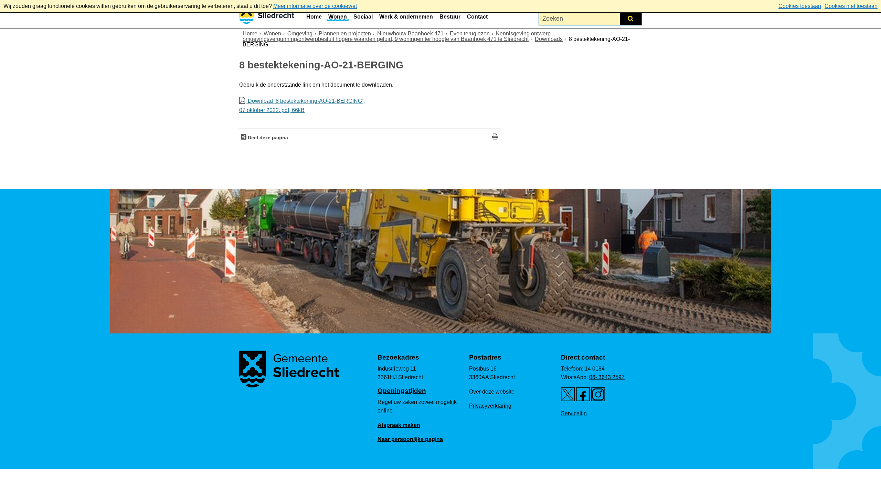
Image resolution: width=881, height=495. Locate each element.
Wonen (337, 17)
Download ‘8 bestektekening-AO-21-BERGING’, (302, 105)
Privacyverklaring (490, 406)
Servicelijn (574, 413)
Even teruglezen (470, 33)
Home (314, 17)
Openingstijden (402, 390)
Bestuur (449, 17)
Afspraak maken (399, 425)
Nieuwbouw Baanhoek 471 (410, 33)
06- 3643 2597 (607, 377)
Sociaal (363, 17)
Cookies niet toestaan (851, 6)
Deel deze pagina (267, 137)
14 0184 (595, 369)
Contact (477, 17)
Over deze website (491, 392)
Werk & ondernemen (406, 17)
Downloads (549, 39)
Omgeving (299, 33)
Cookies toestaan (799, 6)
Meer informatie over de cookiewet (315, 6)
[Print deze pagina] (495, 137)
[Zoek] (630, 18)
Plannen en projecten (345, 33)
